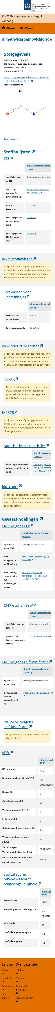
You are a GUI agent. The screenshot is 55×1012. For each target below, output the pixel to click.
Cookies (21, 980)
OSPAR (11, 379)
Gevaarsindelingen (23, 519)
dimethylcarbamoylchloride (40, 165)
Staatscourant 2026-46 (40, 636)
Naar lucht (31, 217)
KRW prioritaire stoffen (23, 346)
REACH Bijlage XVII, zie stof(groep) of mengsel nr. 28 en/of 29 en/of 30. (34, 575)
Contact (7, 971)
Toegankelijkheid (21, 999)
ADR (8, 752)
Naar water (32, 233)
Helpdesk (7, 980)
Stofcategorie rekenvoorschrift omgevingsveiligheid (23, 879)
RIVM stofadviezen (19, 259)
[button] (26, 28)
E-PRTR (10, 412)
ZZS (9, 158)
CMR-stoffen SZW (20, 605)
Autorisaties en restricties (27, 445)
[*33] (31, 81)
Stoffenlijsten (20, 152)
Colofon (21, 971)
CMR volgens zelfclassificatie (27, 662)
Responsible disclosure (21, 990)
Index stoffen (5, 996)
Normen (12, 486)
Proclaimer (7, 988)
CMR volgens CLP (18, 526)
